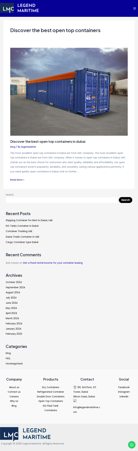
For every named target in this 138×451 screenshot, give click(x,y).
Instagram (124, 391)
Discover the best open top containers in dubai (47, 141)
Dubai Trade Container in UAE (22, 236)
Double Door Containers (50, 396)
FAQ (8, 358)
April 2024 (11, 313)
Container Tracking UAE (19, 231)
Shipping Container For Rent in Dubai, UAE (29, 220)
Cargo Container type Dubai (22, 242)
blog (12, 146)
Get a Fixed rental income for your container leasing (53, 263)
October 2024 (14, 282)
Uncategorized (14, 363)
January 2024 (13, 328)
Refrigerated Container (50, 391)
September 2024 (15, 287)
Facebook (124, 387)
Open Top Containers (50, 401)
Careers (14, 396)
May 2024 (11, 308)
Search (10, 194)
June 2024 (12, 303)
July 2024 (11, 297)
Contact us (14, 391)
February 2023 (14, 333)
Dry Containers (50, 387)
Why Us (14, 401)
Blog (14, 405)
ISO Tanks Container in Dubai (22, 226)
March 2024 (12, 318)
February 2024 (14, 323)
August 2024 (13, 292)
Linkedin (123, 396)
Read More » (17, 179)
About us (14, 387)
